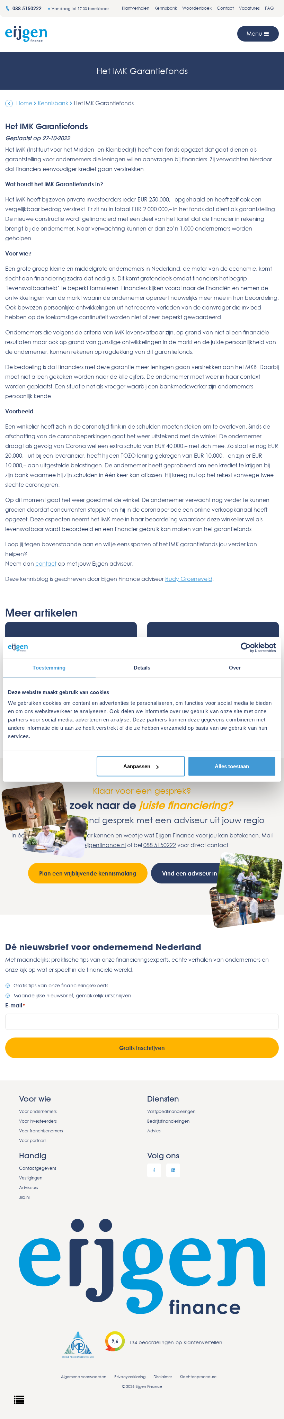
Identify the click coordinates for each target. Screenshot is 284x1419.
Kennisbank (165, 8)
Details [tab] (142, 667)
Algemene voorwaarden (83, 1376)
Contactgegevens (37, 1168)
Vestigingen (30, 1177)
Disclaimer (162, 1376)
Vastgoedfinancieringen (171, 1111)
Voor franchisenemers (41, 1130)
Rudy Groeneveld (188, 578)
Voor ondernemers (38, 1111)
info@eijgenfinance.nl (97, 845)
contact (45, 563)
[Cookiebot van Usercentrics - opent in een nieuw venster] (245, 647)
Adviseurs (28, 1187)
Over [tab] (235, 667)
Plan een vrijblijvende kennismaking (87, 873)
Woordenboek (197, 8)
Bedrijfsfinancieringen (168, 1121)
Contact (225, 8)
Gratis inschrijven (142, 1047)
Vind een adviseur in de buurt (201, 873)
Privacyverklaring (129, 1376)
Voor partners (32, 1140)
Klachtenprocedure (198, 1376)
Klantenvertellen (203, 1342)
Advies (154, 1130)
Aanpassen (136, 766)
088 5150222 (27, 8)
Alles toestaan (232, 766)
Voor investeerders (38, 1121)
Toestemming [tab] (49, 667)
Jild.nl (24, 1197)
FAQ (269, 8)
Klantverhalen (135, 8)
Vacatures (249, 8)
